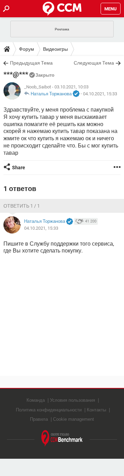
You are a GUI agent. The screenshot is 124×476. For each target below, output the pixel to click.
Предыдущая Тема (31, 63)
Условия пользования (72, 400)
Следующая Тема (94, 63)
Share (18, 167)
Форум (26, 49)
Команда (36, 400)
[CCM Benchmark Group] (62, 438)
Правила (39, 419)
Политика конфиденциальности (49, 409)
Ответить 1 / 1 (21, 206)
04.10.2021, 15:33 (100, 93)
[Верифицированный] (76, 94)
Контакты (96, 409)
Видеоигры (55, 49)
